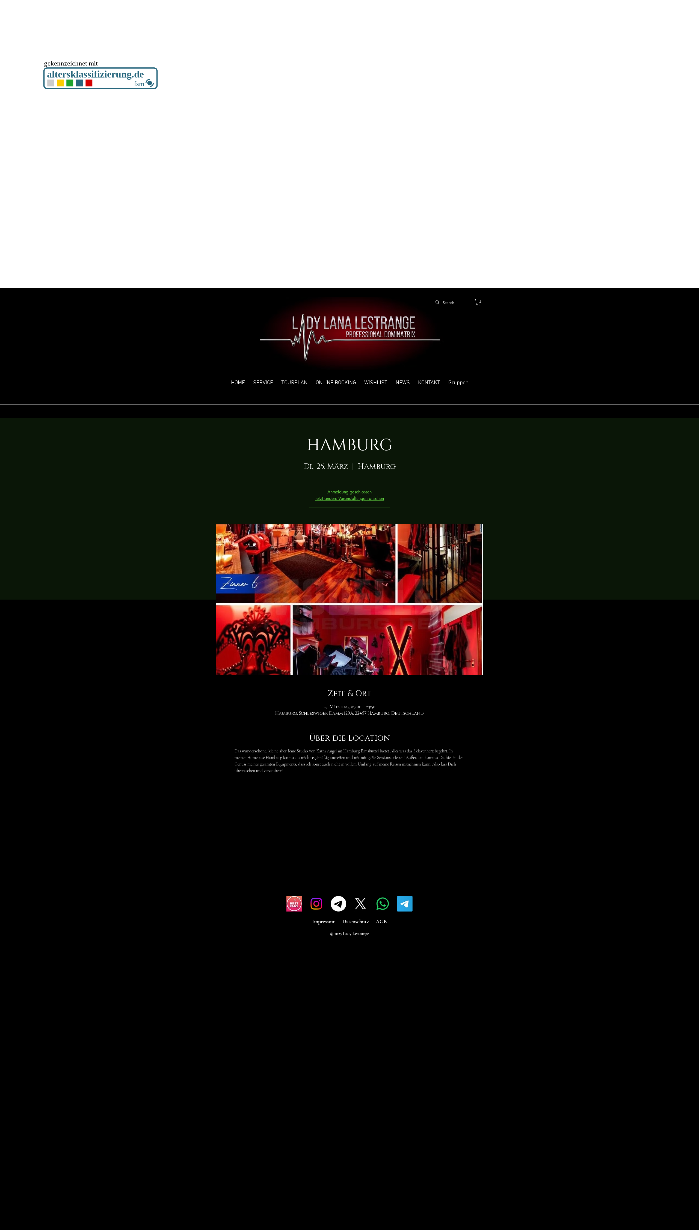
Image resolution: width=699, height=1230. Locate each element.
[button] (478, 302)
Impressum (324, 921)
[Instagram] (316, 904)
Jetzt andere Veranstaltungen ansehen (349, 498)
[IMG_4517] (294, 904)
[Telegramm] (338, 904)
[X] (360, 904)
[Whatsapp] (382, 904)
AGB (381, 921)
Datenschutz (355, 921)
